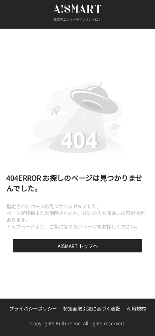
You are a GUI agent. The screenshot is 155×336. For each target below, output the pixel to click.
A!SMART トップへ (78, 245)
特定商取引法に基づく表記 (91, 308)
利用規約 (136, 308)
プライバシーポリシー (33, 308)
